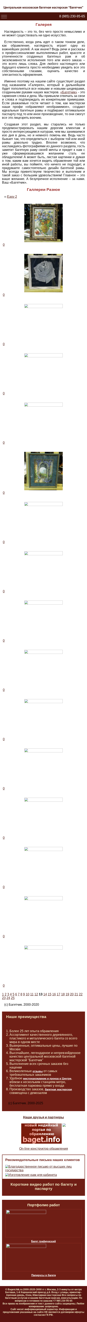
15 (49, 994)
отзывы (38, 1071)
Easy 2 (12, 196)
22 (81, 994)
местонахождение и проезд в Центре (47, 1078)
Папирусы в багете (43, 1275)
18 (63, 994)
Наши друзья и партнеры (43, 1117)
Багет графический (43, 1241)
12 (36, 994)
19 (67, 994)
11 (32, 994)
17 (58, 994)
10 (27, 994)
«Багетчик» (68, 92)
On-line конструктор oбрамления (43, 1148)
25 (13, 998)
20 (72, 994)
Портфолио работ (43, 1205)
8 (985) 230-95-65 (72, 16)
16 (54, 994)
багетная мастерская (58, 1089)
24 (8, 998)
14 (45, 994)
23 (4, 998)
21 (76, 994)
